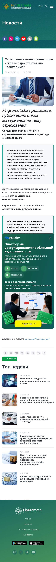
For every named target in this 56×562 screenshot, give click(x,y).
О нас (28, 519)
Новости (28, 524)
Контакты (28, 535)
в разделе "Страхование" (37, 339)
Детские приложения (28, 529)
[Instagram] (44, 353)
